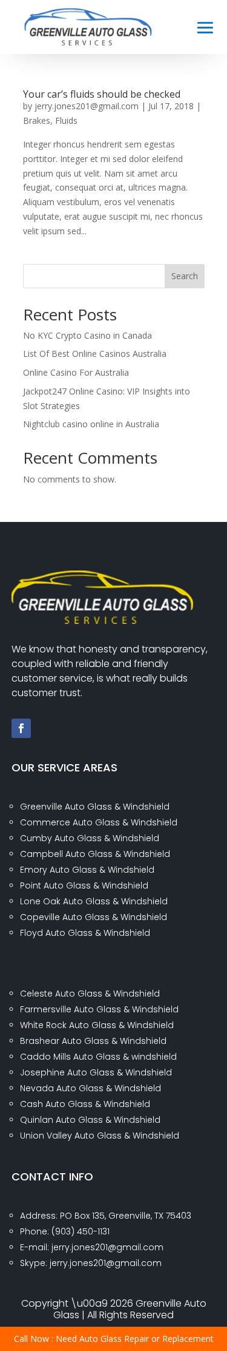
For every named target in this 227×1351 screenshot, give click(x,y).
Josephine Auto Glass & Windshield (96, 1072)
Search (184, 276)
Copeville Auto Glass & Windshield (93, 917)
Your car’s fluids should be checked (101, 94)
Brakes (36, 120)
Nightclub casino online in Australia (91, 424)
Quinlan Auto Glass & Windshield (90, 1120)
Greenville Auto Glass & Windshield (94, 807)
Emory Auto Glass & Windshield (87, 870)
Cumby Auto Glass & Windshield (89, 838)
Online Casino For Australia (76, 372)
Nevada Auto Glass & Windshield (90, 1088)
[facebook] (21, 728)
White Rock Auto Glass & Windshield (97, 1025)
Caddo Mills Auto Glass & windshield (98, 1057)
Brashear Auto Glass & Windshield (93, 1041)
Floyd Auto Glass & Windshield (85, 933)
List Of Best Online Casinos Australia (94, 353)
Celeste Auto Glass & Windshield (90, 993)
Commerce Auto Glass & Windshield (98, 822)
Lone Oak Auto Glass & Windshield (94, 901)
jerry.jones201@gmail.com (87, 106)
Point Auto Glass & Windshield (84, 885)
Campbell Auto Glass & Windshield (95, 854)
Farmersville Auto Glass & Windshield (99, 1009)
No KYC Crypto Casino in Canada (87, 335)
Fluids (66, 120)
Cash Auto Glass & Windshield (85, 1104)
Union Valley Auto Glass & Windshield (99, 1135)
